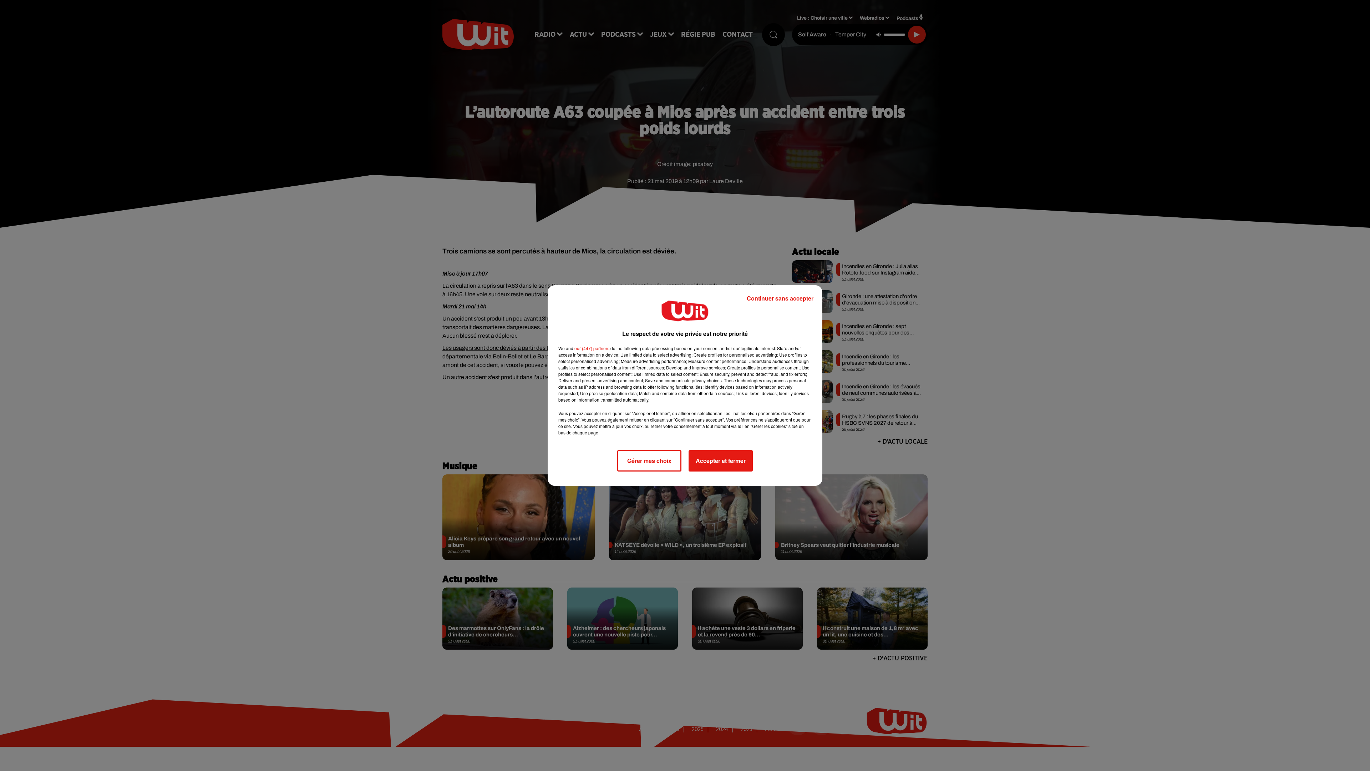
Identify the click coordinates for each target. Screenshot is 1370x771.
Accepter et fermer (721, 461)
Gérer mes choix (649, 461)
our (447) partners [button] (591, 348)
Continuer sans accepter (780, 298)
